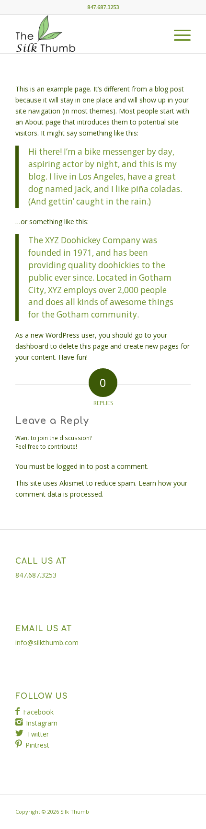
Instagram (41, 722)
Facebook (38, 711)
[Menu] (177, 34)
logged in (71, 466)
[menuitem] (177, 34)
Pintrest (37, 745)
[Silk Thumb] (85, 34)
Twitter (38, 733)
